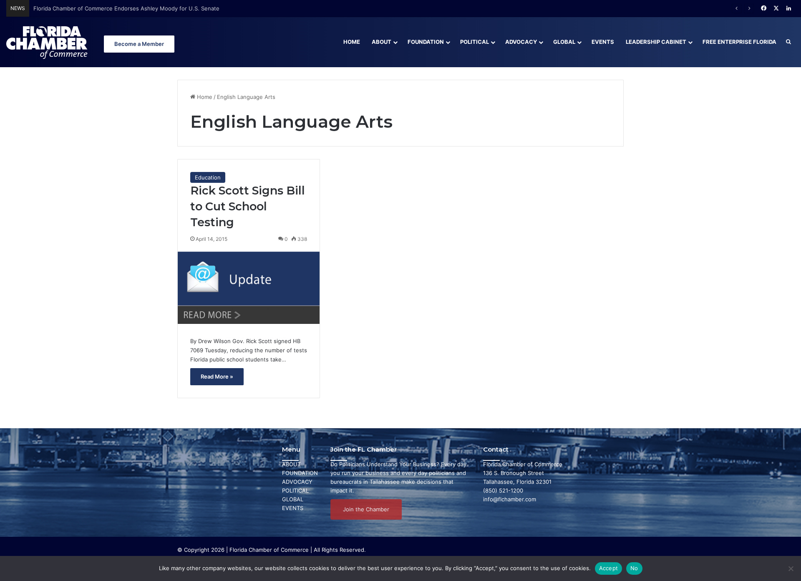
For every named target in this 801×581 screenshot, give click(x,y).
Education (208, 177)
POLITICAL (295, 490)
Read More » (217, 376)
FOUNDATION (300, 473)
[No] (790, 568)
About (381, 41)
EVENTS (292, 508)
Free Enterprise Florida (739, 41)
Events (603, 41)
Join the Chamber (366, 509)
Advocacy (521, 41)
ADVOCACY (297, 481)
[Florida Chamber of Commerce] (48, 42)
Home (351, 41)
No (634, 568)
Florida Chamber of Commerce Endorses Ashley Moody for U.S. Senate (126, 8)
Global (564, 41)
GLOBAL (292, 499)
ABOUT (291, 464)
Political (474, 41)
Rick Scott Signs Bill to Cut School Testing (247, 206)
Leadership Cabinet (656, 41)
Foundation (426, 41)
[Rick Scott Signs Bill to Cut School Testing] (249, 288)
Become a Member (139, 43)
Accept (608, 568)
